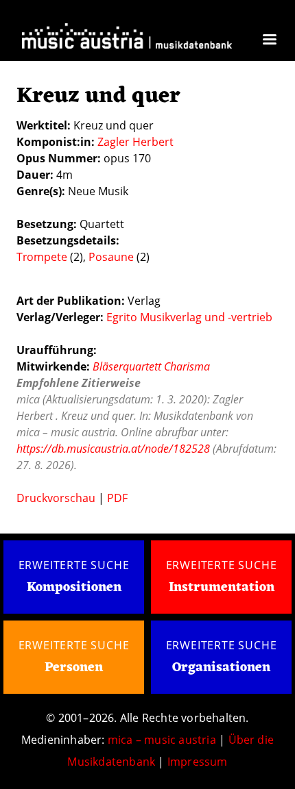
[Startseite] (127, 38)
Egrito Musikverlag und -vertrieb (189, 317)
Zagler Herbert (135, 141)
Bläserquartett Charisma (151, 366)
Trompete (41, 256)
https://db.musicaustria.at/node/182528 (113, 448)
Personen (74, 667)
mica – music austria (162, 739)
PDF (117, 497)
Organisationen (221, 667)
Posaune (111, 256)
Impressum (197, 761)
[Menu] (269, 41)
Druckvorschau (55, 497)
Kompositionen (74, 588)
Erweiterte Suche (74, 565)
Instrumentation (221, 587)
